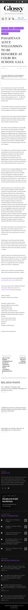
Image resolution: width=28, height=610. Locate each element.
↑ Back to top (14, 607)
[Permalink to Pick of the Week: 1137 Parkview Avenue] (1, 533)
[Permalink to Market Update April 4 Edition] (1, 526)
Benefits (5, 28)
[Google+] (19, 1)
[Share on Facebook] (18, 68)
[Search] (3, 1)
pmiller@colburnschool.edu (8, 280)
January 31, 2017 (5, 579)
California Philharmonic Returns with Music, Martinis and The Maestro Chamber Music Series (13, 577)
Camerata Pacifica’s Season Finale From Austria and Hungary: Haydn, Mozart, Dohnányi (14, 409)
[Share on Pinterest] (26, 68)
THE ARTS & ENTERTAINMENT (11, 31)
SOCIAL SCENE (18, 28)
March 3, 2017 (4, 570)
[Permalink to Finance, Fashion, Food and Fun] (1, 548)
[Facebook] (16, 1)
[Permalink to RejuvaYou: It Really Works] (1, 520)
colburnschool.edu (5, 289)
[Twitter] (22, 1)
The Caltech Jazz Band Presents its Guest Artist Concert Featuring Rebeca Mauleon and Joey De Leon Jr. (13, 597)
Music (11, 28)
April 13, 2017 (4, 412)
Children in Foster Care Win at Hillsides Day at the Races (12, 429)
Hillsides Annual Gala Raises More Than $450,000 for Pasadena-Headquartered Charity (11, 541)
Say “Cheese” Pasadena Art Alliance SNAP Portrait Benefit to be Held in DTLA (14, 388)
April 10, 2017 (4, 68)
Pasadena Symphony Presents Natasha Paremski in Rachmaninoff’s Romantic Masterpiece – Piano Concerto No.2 (13, 587)
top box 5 (5, 33)
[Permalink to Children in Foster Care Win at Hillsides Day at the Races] (14, 440)
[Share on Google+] (23, 68)
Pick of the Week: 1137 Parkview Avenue (13, 533)
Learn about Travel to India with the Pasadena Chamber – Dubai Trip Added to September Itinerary (13, 567)
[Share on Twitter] (21, 68)
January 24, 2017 (5, 590)
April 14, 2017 (4, 392)
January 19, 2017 (5, 600)
